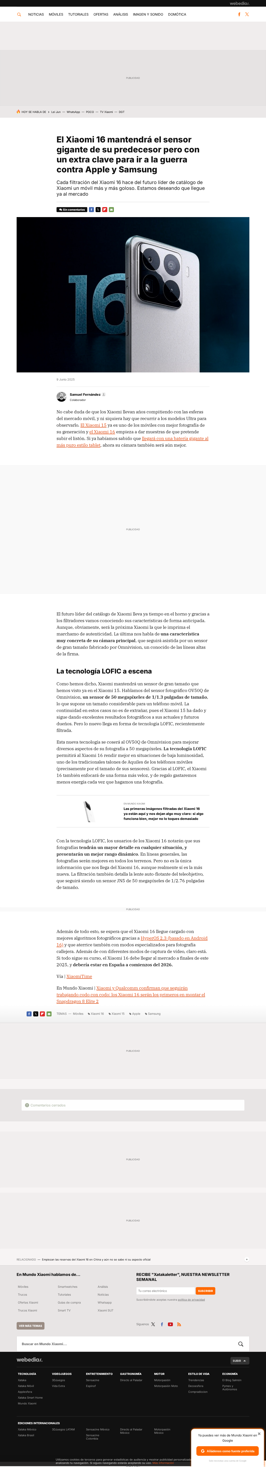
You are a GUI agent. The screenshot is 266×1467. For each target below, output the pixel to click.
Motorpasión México (162, 1431)
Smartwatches (67, 1286)
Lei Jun (56, 112)
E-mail (111, 209)
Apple (136, 1013)
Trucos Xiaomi (27, 1310)
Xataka (22, 1380)
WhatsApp (73, 112)
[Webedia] (239, 3)
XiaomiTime (79, 976)
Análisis (120, 14)
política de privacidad (191, 1299)
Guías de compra (69, 1302)
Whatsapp (105, 1302)
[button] (87, 394)
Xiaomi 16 (97, 1013)
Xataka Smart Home (30, 1397)
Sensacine (92, 1380)
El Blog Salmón (231, 1380)
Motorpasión (162, 1380)
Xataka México (27, 1429)
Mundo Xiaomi (27, 1403)
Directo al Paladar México (131, 1431)
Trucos (22, 1294)
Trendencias (196, 1380)
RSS (179, 1323)
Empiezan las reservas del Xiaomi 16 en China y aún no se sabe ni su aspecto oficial (96, 1259)
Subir (237, 1360)
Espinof (91, 1386)
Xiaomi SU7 (105, 1310)
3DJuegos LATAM (63, 1429)
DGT (121, 112)
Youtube (170, 1323)
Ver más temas (30, 1325)
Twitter (246, 14)
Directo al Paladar (131, 1380)
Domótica (177, 14)
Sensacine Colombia (92, 1437)
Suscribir (205, 1291)
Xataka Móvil (26, 1386)
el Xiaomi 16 (102, 432)
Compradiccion (198, 1391)
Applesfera (25, 1391)
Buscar (241, 1344)
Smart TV (64, 1310)
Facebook (239, 14)
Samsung (154, 1013)
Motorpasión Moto (166, 1386)
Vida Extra (58, 1386)
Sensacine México (98, 1429)
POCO (90, 112)
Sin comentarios (74, 209)
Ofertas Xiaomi (28, 1302)
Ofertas (101, 14)
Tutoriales (78, 14)
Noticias (36, 14)
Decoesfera (195, 1386)
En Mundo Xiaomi (134, 803)
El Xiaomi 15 (93, 425)
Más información (163, 1463)
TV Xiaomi (106, 112)
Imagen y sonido (148, 14)
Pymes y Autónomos (229, 1387)
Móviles (56, 14)
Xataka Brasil (26, 1435)
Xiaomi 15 (118, 1013)
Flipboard (104, 209)
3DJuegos (58, 1380)
